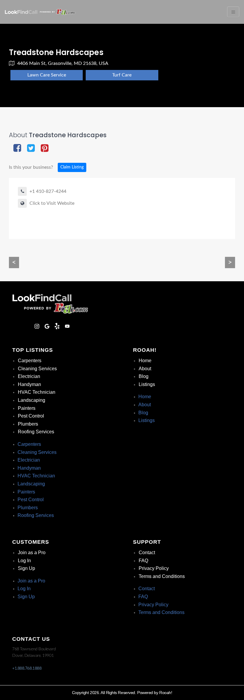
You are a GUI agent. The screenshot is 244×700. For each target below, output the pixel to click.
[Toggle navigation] (233, 12)
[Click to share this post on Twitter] (31, 148)
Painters (26, 408)
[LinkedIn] (26, 326)
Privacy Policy (154, 568)
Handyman (29, 384)
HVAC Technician (36, 392)
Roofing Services (36, 431)
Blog (143, 376)
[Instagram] (36, 326)
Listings (147, 384)
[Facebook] (16, 326)
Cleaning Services (37, 368)
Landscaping (31, 400)
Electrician (29, 376)
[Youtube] (67, 326)
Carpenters (29, 360)
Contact (147, 552)
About (145, 368)
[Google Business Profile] (47, 326)
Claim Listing (72, 167)
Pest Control (31, 415)
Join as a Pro (32, 552)
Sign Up (26, 568)
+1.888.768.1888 (26, 668)
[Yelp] (57, 326)
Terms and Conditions (162, 576)
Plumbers (28, 423)
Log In (24, 560)
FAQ (143, 560)
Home (145, 360)
